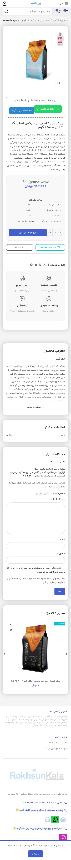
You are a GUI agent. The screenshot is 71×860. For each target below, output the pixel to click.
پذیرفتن (35, 853)
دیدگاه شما (58, 499)
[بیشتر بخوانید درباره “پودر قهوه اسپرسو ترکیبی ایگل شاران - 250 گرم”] (11, 630)
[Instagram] (63, 838)
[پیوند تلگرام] (31, 264)
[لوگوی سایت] (35, 3)
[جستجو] (6, 11)
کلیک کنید (13, 846)
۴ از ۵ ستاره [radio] (39, 493)
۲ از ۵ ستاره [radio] (45, 493)
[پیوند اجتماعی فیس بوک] (48, 264)
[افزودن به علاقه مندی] (11, 624)
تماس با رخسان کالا (57, 743)
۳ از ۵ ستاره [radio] (42, 493)
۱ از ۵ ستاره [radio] (47, 493)
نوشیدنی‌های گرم (40, 20)
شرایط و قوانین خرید (56, 749)
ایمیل (61, 554)
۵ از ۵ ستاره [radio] (37, 493)
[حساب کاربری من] (4, 3)
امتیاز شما (58, 493)
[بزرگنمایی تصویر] (58, 83)
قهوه (24, 20)
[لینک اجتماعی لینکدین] (36, 264)
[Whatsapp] (55, 819)
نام (62, 539)
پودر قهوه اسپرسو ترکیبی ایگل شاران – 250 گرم (36, 681)
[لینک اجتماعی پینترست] (40, 264)
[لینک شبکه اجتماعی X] (44, 264)
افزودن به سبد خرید (27, 232)
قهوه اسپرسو (10, 20)
